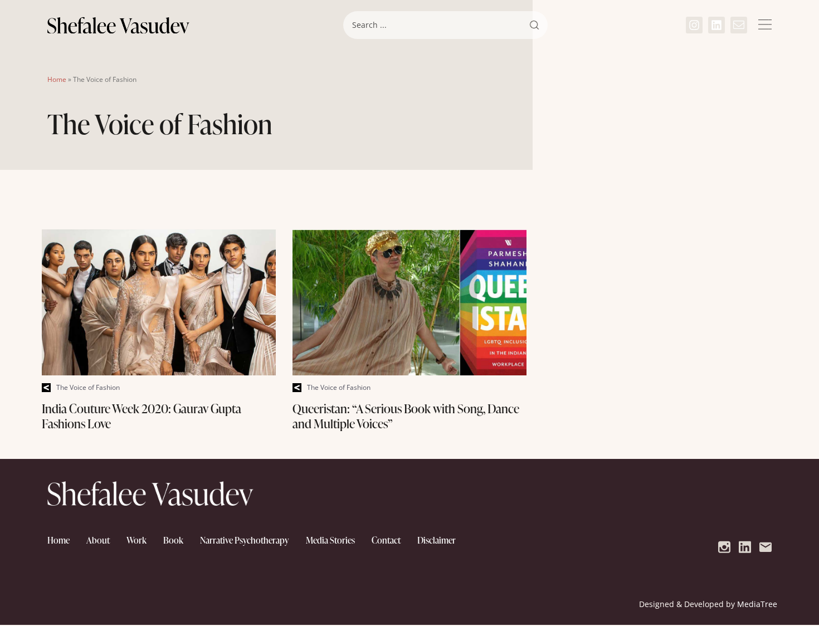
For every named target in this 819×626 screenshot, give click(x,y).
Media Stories (330, 540)
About (98, 540)
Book (173, 540)
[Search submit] (534, 25)
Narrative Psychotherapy (244, 540)
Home (56, 79)
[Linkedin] (716, 25)
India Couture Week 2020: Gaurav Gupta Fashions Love (141, 416)
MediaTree (757, 604)
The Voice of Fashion (88, 387)
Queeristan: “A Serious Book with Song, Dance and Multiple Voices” (405, 416)
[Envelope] (738, 25)
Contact (386, 540)
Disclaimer (436, 540)
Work (136, 540)
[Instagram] (694, 25)
